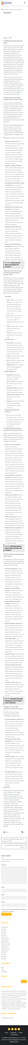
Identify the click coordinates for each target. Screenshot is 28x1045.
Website (3, 902)
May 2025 (3, 956)
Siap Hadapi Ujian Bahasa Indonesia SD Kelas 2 (15, 846)
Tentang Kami (14, 1034)
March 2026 (4, 937)
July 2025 (3, 952)
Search (4, 976)
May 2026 (3, 933)
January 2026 (4, 941)
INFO (2, 969)
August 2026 (4, 927)
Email (2, 894)
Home (6, 1032)
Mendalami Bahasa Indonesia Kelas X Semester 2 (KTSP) (13, 840)
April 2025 (4, 958)
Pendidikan (4, 971)
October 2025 (4, 947)
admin (7, 832)
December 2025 (5, 943)
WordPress (16, 1039)
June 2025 (3, 954)
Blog (2, 967)
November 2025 (5, 945)
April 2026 (4, 935)
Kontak (20, 1032)
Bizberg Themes (14, 1041)
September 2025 (5, 949)
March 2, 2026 (7, 37)
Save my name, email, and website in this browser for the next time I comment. (14, 910)
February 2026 (5, 939)
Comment (4, 865)
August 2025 (4, 951)
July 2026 (3, 929)
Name (3, 887)
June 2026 (3, 931)
